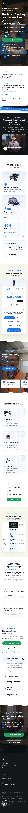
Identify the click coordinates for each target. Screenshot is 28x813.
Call (13, 643)
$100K (13, 301)
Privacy (4, 774)
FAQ (15, 765)
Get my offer (15, 499)
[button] (14, 143)
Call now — (13, 40)
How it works (5, 763)
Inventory (10, 325)
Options (4, 767)
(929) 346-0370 (6, 778)
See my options (9, 368)
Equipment (20, 317)
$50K (7, 301)
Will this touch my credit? (14, 659)
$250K (20, 301)
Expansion (10, 321)
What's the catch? (14, 676)
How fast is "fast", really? (14, 694)
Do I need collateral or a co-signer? (14, 682)
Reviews (15, 763)
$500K (11, 304)
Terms (3, 776)
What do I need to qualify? (14, 688)
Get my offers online (10, 648)
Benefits (4, 765)
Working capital (9, 317)
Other (18, 325)
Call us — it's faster (10, 784)
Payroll (18, 321)
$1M (17, 304)
